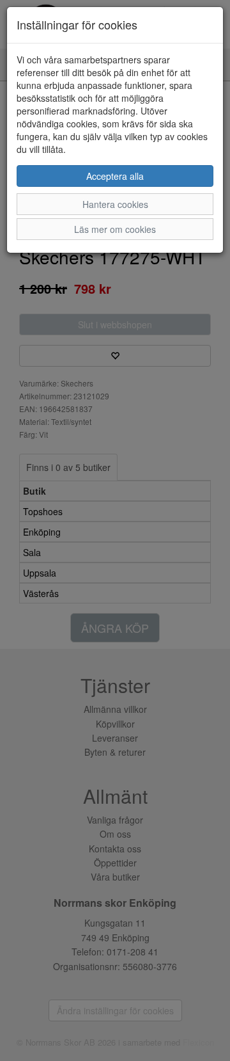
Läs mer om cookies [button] (115, 229)
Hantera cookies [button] (115, 204)
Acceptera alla (115, 176)
